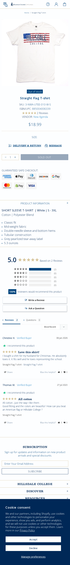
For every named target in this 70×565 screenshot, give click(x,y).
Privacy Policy (27, 530)
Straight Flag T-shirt (12, 364)
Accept (33, 539)
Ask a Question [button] (36, 308)
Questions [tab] (31, 319)
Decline (33, 548)
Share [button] (10, 372)
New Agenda (40, 116)
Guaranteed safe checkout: (20, 170)
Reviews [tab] (9, 319)
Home (26, 12)
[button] (60, 372)
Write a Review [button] (36, 300)
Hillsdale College (22, 4)
